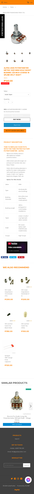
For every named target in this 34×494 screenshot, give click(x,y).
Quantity (7, 99)
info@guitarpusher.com (19, 451)
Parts (12, 7)
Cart (31, 2)
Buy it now (17, 125)
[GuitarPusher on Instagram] (18, 479)
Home (5, 7)
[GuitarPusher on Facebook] (15, 479)
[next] (31, 406)
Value (5, 91)
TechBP (27, 485)
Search (17, 439)
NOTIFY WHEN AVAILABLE (15, 130)
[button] (28, 480)
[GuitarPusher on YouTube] (21, 479)
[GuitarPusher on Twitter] (12, 479)
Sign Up (26, 465)
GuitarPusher (11, 485)
